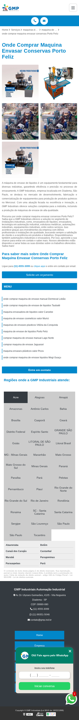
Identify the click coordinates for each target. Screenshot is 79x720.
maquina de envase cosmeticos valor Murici (26, 318)
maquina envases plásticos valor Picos (23, 351)
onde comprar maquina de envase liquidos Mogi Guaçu (32, 357)
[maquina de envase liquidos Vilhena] (58, 83)
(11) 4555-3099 (22, 266)
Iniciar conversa (44, 686)
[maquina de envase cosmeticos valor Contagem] (20, 83)
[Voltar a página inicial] (10, 7)
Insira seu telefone (45, 668)
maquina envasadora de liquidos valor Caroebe (28, 312)
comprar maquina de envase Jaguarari (23, 344)
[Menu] (73, 8)
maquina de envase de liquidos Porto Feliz (25, 331)
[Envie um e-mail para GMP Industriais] (44, 21)
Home (39, 635)
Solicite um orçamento (39, 274)
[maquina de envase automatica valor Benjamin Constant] (20, 160)
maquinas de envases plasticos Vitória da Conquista (30, 325)
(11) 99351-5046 (41, 614)
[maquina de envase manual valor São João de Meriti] (20, 121)
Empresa (39, 645)
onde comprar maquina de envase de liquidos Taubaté (31, 305)
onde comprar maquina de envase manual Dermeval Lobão (34, 299)
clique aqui (39, 266)
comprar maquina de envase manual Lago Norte (28, 338)
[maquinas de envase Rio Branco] (58, 121)
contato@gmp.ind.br (41, 620)
